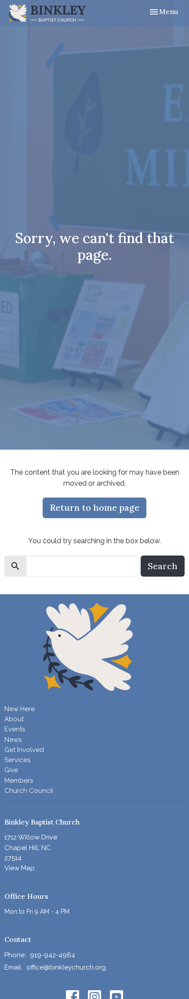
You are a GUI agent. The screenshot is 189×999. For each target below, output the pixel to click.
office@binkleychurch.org (66, 967)
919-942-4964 (52, 955)
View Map (19, 868)
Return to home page (94, 507)
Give (11, 770)
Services (17, 760)
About (14, 719)
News (13, 740)
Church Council (28, 791)
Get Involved (24, 750)
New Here (19, 709)
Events (14, 729)
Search (163, 565)
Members (18, 781)
